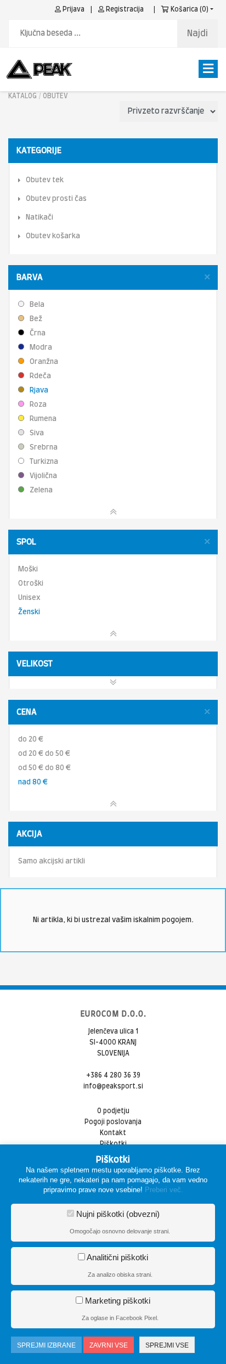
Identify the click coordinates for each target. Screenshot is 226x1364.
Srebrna (43, 447)
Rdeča (39, 376)
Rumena (42, 419)
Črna (37, 333)
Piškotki (113, 1144)
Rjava (38, 390)
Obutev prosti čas (56, 199)
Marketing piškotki (116, 1300)
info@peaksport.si (113, 1086)
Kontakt (113, 1133)
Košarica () (188, 9)
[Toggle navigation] (208, 69)
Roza (37, 404)
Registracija (124, 9)
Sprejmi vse (167, 1345)
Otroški (30, 583)
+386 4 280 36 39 (113, 1075)
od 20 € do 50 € (44, 753)
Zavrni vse (108, 1345)
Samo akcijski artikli (51, 861)
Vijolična (42, 476)
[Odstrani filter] (207, 277)
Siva (36, 433)
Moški (28, 569)
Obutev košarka (53, 236)
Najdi (197, 33)
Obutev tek (45, 180)
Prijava (72, 9)
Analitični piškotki (116, 1257)
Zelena (40, 490)
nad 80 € (33, 782)
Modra (40, 347)
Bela (36, 304)
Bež (35, 319)
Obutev (55, 96)
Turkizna (43, 461)
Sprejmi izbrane (46, 1345)
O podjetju (113, 1111)
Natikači (39, 217)
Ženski (29, 612)
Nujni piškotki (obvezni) (117, 1214)
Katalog (22, 96)
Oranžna (43, 362)
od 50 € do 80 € (44, 768)
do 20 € (30, 739)
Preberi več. (164, 1190)
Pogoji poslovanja (113, 1122)
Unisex (29, 598)
